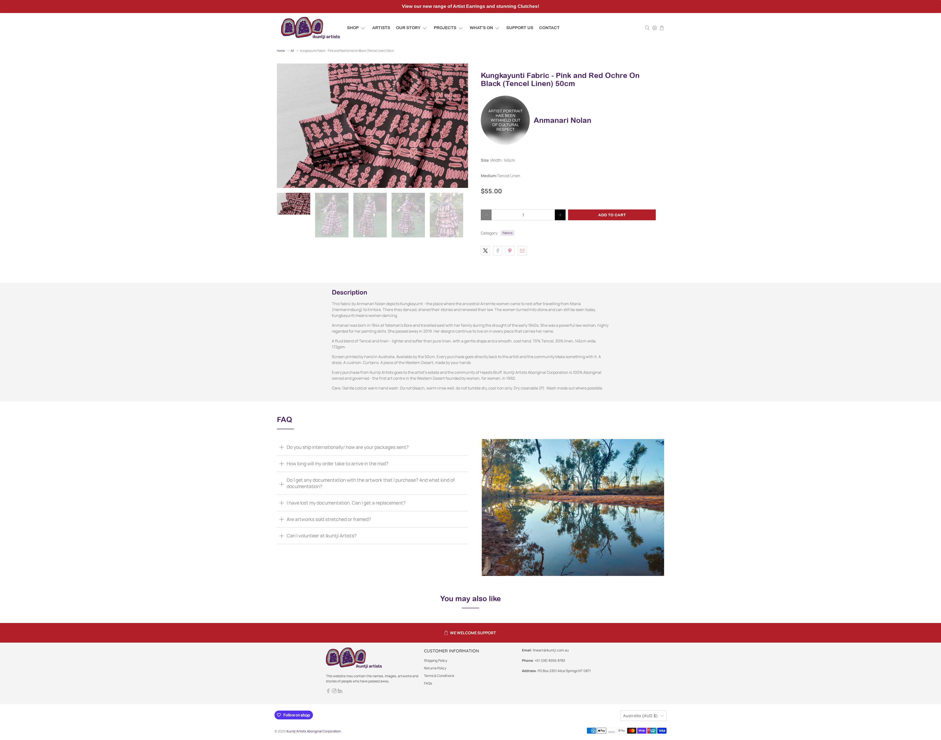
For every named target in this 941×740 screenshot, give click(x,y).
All (292, 50)
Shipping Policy (435, 660)
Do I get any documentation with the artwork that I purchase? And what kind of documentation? (371, 483)
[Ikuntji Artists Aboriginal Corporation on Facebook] (328, 691)
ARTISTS (381, 27)
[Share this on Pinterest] (510, 250)
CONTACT (549, 27)
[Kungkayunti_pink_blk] (372, 126)
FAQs (428, 683)
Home (281, 50)
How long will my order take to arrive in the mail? (337, 463)
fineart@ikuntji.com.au (551, 650)
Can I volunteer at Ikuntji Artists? (322, 535)
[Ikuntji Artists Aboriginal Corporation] (310, 28)
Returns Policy (435, 668)
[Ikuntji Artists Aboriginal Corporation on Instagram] (334, 691)
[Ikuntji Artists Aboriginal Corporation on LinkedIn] (340, 691)
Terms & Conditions (439, 675)
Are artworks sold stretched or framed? (329, 519)
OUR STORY (408, 27)
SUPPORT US (519, 27)
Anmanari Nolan (562, 120)
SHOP (353, 27)
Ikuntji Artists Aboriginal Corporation (313, 731)
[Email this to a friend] (522, 250)
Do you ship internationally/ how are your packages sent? (348, 447)
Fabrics (507, 233)
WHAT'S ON (481, 27)
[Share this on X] (485, 250)
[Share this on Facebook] (497, 250)
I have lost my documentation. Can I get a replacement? (346, 503)
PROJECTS (445, 27)
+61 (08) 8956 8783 (549, 660)
